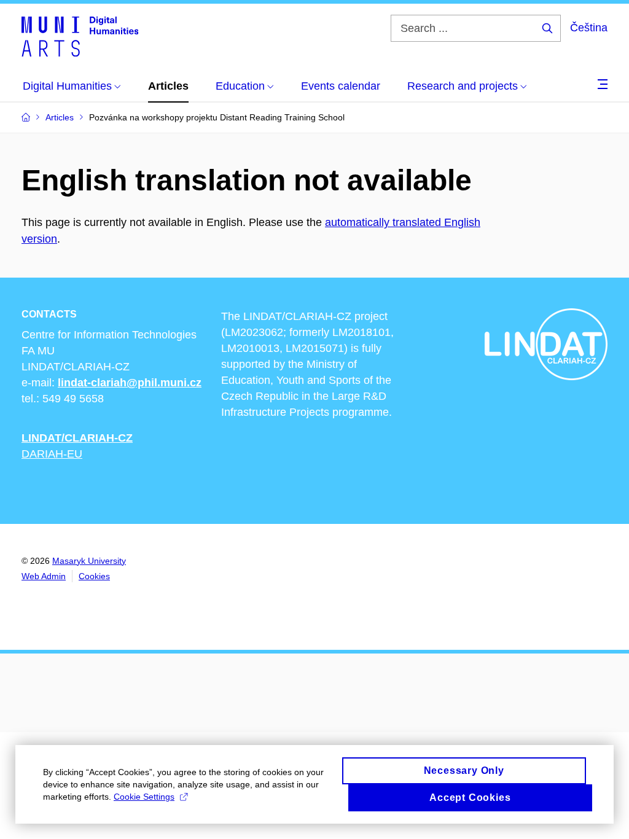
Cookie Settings (144, 797)
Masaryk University (89, 561)
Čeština (589, 27)
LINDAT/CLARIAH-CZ (77, 438)
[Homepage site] (79, 36)
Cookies (94, 576)
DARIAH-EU (51, 454)
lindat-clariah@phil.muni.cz (129, 383)
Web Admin (43, 576)
